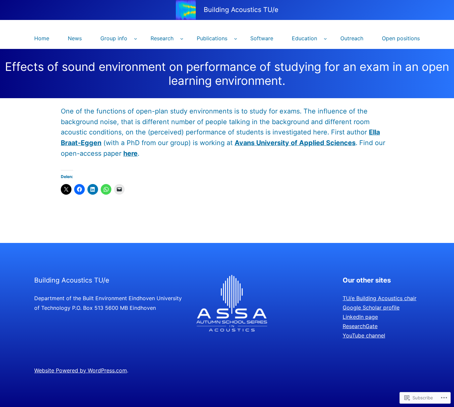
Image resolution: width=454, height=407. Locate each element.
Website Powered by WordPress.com (80, 370)
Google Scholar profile (371, 307)
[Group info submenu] (135, 38)
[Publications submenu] (235, 38)
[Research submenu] (181, 38)
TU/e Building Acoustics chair (379, 298)
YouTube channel (364, 335)
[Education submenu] (325, 38)
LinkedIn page (360, 316)
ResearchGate (360, 326)
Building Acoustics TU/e (241, 10)
